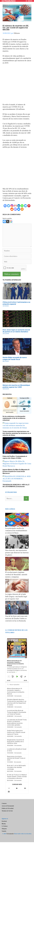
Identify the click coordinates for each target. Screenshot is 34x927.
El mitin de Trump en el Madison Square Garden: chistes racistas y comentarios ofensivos (17, 776)
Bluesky (4, 823)
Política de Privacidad (7, 808)
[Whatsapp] (22, 205)
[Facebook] (5, 205)
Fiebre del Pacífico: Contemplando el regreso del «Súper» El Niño (15, 457)
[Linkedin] (18, 205)
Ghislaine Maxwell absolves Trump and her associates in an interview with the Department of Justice (16, 702)
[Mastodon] (15, 209)
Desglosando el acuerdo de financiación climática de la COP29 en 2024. (15, 741)
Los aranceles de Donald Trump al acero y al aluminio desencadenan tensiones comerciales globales (17, 722)
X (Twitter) (5, 826)
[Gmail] (15, 205)
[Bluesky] (18, 209)
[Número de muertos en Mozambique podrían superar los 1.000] (17, 381)
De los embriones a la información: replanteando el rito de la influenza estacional (14, 418)
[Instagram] (11, 205)
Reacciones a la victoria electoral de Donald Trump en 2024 (16, 758)
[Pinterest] (28, 205)
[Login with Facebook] (4, 221)
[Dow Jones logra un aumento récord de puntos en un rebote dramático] (17, 326)
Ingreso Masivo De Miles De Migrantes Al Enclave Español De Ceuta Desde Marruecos (16, 471)
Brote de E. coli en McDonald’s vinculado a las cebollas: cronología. (16, 767)
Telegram (4, 828)
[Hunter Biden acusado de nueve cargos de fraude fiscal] (17, 354)
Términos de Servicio (7, 811)
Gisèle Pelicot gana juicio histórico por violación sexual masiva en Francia (16, 732)
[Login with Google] (11, 221)
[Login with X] (7, 221)
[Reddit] (11, 209)
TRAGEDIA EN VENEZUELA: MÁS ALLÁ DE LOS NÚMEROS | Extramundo (16, 485)
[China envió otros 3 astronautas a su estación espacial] (17, 298)
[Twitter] (8, 205)
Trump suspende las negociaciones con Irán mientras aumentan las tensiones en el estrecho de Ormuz (17, 433)
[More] (22, 209)
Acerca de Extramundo (8, 806)
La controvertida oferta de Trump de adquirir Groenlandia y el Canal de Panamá (16, 712)
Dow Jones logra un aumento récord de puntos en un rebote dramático (16, 331)
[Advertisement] (17, 85)
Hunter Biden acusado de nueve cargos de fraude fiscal (15, 358)
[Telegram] (25, 205)
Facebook (4, 821)
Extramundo (9, 1)
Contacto (4, 803)
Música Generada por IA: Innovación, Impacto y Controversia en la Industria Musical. (15, 691)
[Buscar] (26, 498)
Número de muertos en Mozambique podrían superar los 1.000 (16, 386)
